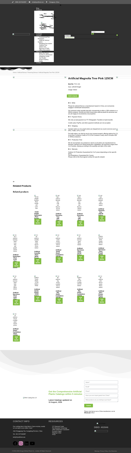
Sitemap (96, 451)
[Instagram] (21, 443)
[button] (60, 5)
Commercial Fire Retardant (44, 37)
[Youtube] (32, 443)
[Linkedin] (26, 443)
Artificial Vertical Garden (43, 41)
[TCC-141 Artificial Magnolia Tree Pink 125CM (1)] (90, 77)
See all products (69, 37)
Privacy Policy (104, 451)
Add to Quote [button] (38, 221)
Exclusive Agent (56, 431)
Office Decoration (44, 50)
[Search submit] (92, 34)
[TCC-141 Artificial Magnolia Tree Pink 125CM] (39, 77)
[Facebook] (15, 443)
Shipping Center (56, 433)
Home (14, 72)
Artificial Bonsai (22, 72)
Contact (38, 63)
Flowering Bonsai (33, 72)
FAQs (54, 434)
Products (39, 10)
